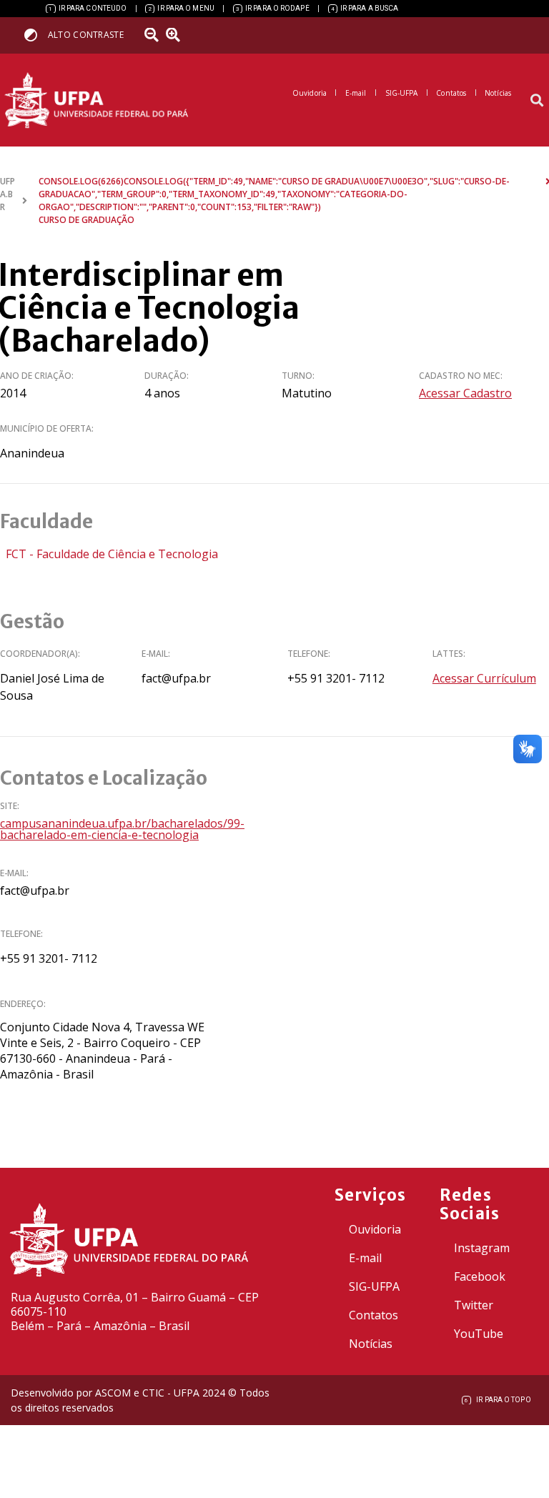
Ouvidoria (375, 1229)
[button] (537, 100)
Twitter (473, 1305)
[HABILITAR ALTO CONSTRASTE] (35, 34)
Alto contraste (86, 35)
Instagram (482, 1248)
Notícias (370, 1343)
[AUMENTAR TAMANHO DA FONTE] (178, 35)
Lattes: (448, 654)
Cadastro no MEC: (461, 375)
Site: (9, 806)
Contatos (373, 1315)
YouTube (478, 1333)
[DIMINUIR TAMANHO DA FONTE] (153, 35)
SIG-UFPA (374, 1286)
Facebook (479, 1276)
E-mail (365, 1258)
